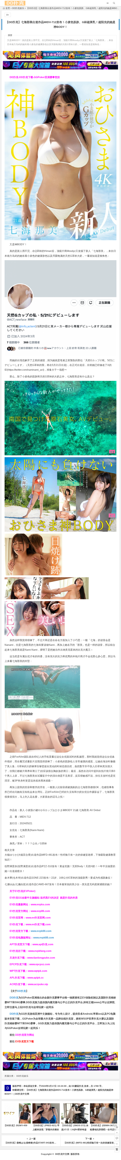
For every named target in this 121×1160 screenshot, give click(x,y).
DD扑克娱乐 (18, 8)
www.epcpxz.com (39, 964)
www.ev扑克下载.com (38, 924)
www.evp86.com (40, 911)
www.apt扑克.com (43, 944)
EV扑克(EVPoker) (25, 891)
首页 (8, 8)
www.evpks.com (40, 904)
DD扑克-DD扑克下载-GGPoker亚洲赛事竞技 (35, 77)
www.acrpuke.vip (38, 984)
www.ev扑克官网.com (38, 917)
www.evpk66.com (41, 931)
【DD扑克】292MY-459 (15, 1125)
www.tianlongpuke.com (41, 957)
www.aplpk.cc (35, 977)
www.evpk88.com (43, 937)
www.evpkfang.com (39, 951)
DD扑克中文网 (62, 1154)
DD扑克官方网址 (24, 1035)
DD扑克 (14, 1013)
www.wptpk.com (37, 971)
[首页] (116, 1127)
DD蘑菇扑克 (78, 1086)
